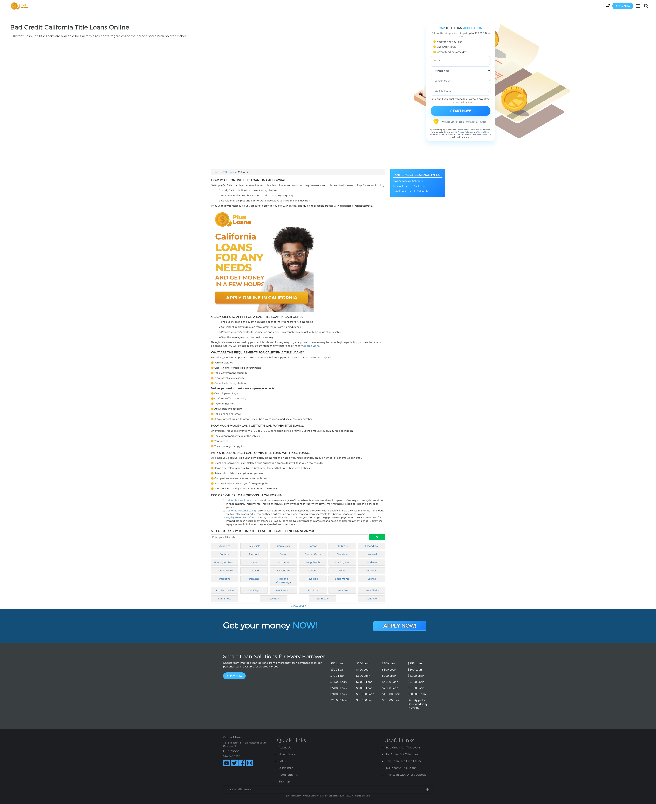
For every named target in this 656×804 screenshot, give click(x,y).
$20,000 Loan (417, 694)
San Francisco (283, 590)
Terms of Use (482, 132)
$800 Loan (363, 675)
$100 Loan (363, 663)
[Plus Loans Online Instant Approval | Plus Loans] (21, 5)
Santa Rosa (224, 598)
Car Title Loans (310, 345)
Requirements (288, 774)
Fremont (254, 554)
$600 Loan (415, 669)
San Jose (313, 590)
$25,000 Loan (339, 700)
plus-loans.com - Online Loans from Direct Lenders (311, 795)
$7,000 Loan (390, 688)
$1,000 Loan (416, 675)
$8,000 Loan (416, 688)
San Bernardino (225, 590)
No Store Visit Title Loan (402, 754)
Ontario (313, 570)
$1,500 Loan (338, 682)
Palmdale (371, 570)
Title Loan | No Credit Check (404, 761)
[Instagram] (249, 763)
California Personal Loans (240, 510)
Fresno (283, 554)
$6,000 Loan (364, 688)
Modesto (371, 562)
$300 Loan (337, 669)
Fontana (224, 554)
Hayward (371, 554)
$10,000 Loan (365, 694)
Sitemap (284, 781)
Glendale (342, 554)
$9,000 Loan (338, 694)
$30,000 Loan (365, 700)
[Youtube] (226, 763)
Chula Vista (283, 546)
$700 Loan (337, 675)
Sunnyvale (323, 598)
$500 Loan (389, 669)
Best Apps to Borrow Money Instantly (417, 704)
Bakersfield (254, 546)
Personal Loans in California (409, 186)
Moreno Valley (224, 570)
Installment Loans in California (410, 191)
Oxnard (342, 570)
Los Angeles (342, 562)
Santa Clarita (371, 590)
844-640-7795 (231, 756)
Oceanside (283, 570)
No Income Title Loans (401, 767)
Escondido (371, 546)
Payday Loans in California (241, 517)
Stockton (273, 598)
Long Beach (313, 562)
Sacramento (342, 578)
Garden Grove (313, 554)
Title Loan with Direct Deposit (406, 774)
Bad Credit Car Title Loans (403, 747)
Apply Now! (399, 626)
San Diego (254, 590)
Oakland (254, 570)
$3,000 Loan (390, 682)
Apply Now (234, 676)
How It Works (288, 754)
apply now (623, 6)
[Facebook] (241, 763)
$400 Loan (363, 669)
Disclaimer (286, 767)
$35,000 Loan (391, 700)
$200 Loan (389, 663)
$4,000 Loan (416, 682)
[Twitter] (234, 763)
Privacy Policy (464, 132)
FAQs (282, 761)
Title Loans (229, 172)
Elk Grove (342, 546)
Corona (313, 546)
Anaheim (224, 546)
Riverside (313, 578)
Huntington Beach (224, 562)
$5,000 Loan (338, 688)
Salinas (371, 578)
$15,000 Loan (391, 694)
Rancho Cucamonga (283, 580)
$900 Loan (389, 675)
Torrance (372, 598)
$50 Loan (336, 663)
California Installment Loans (242, 500)
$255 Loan (415, 663)
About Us (285, 747)
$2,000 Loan (364, 682)
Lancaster (283, 562)
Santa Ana (342, 590)
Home (217, 172)
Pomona (254, 578)
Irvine (254, 562)
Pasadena (224, 578)
